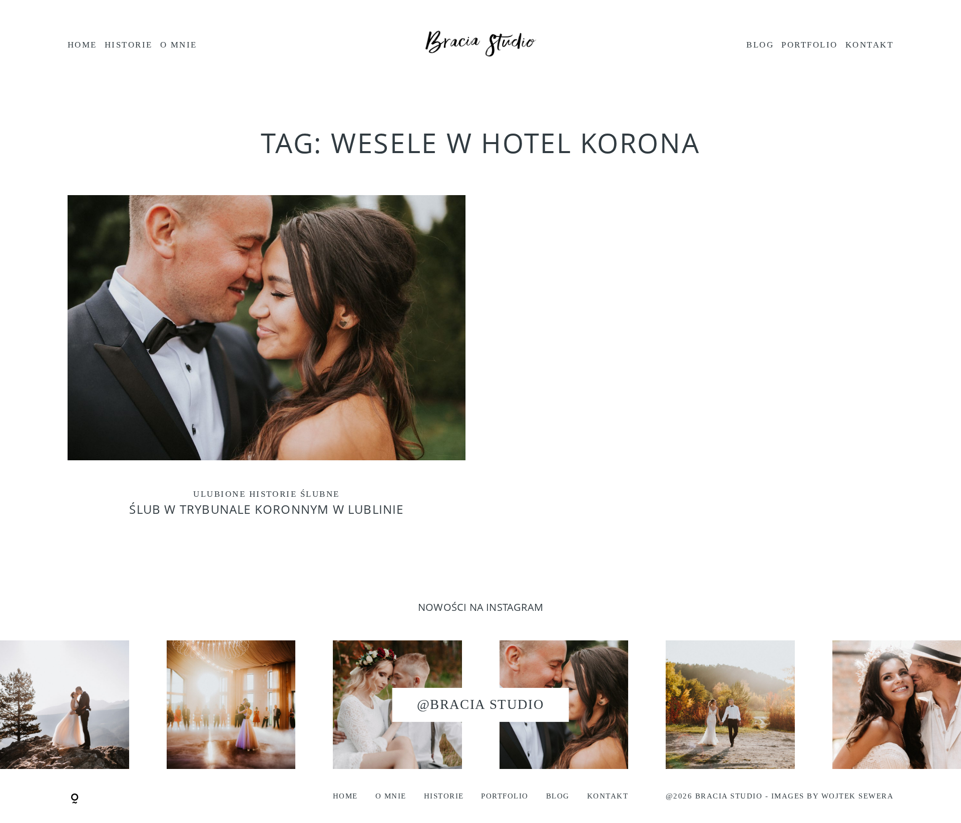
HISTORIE (129, 45)
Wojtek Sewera (857, 796)
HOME (82, 45)
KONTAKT (869, 45)
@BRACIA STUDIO (480, 704)
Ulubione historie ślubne (266, 494)
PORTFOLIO (809, 45)
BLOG (760, 45)
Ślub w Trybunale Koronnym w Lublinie (266, 365)
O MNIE (178, 45)
